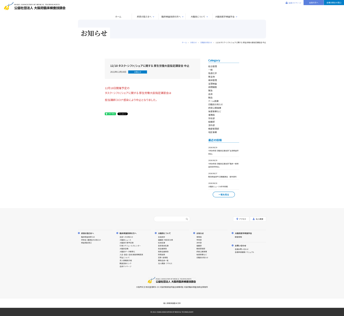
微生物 (211, 76)
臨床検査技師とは (88, 237)
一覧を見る (223, 194)
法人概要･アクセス (165, 263)
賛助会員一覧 (163, 260)
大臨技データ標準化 (127, 252)
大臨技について (198, 16)
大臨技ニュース (125, 240)
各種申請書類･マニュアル (244, 252)
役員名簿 (161, 243)
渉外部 (211, 125)
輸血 (210, 97)
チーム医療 (213, 101)
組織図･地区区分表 (165, 240)
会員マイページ (294, 2)
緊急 (210, 90)
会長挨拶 (161, 237)
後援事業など (214, 111)
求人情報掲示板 (126, 260)
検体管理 (212, 80)
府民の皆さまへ (144, 16)
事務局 (211, 114)
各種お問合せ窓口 (334, 2)
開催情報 (238, 237)
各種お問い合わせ (242, 249)
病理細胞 (212, 87)
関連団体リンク (125, 263)
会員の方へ (313, 2)
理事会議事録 (163, 252)
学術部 (211, 118)
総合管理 (212, 66)
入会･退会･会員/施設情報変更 (131, 254)
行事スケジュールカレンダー (130, 246)
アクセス (242, 219)
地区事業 (212, 132)
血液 (210, 94)
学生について (125, 257)
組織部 (211, 121)
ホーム (118, 16)
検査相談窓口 (86, 243)
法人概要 (259, 219)
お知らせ (137, 72)
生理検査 (212, 83)
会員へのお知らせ (126, 237)
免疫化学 (212, 73)
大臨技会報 (124, 249)
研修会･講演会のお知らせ (91, 240)
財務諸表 (161, 254)
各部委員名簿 (163, 246)
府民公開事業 (214, 107)
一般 (210, 69)
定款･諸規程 (163, 257)
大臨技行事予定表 (127, 243)
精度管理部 (213, 128)
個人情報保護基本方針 (172, 303)
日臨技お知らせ (215, 104)
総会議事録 (162, 249)
